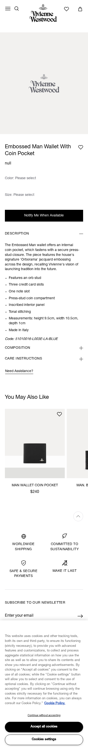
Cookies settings (44, 739)
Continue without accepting (44, 715)
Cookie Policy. (54, 703)
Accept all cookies (44, 726)
